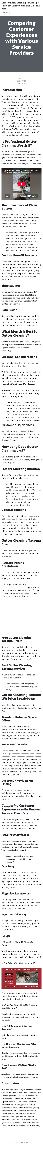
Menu (5, 13)
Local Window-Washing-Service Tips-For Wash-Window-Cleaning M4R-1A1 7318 (21, 5)
